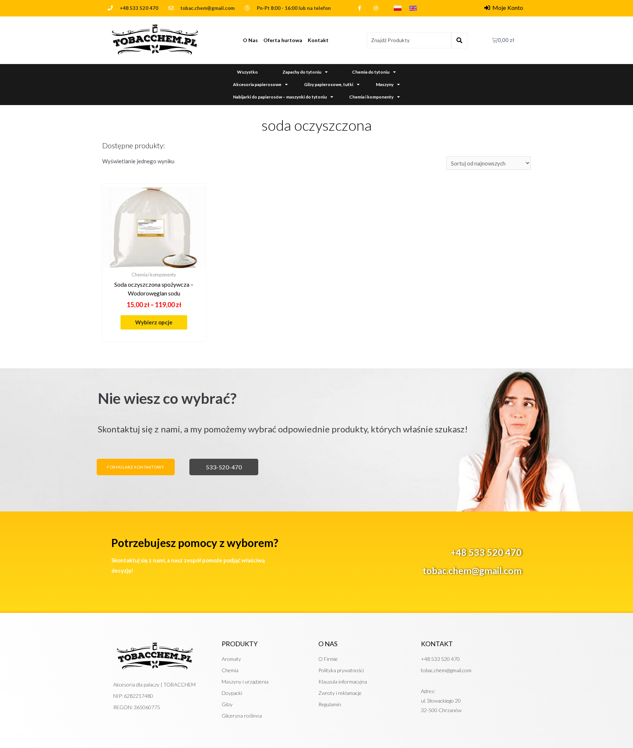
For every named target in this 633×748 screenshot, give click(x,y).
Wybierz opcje (154, 322)
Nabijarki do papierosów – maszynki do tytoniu (280, 97)
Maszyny (384, 84)
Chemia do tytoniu (370, 72)
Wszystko (247, 72)
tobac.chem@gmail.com (472, 570)
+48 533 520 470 (139, 8)
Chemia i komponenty (371, 97)
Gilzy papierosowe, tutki (328, 84)
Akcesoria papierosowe (257, 84)
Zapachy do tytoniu (301, 72)
